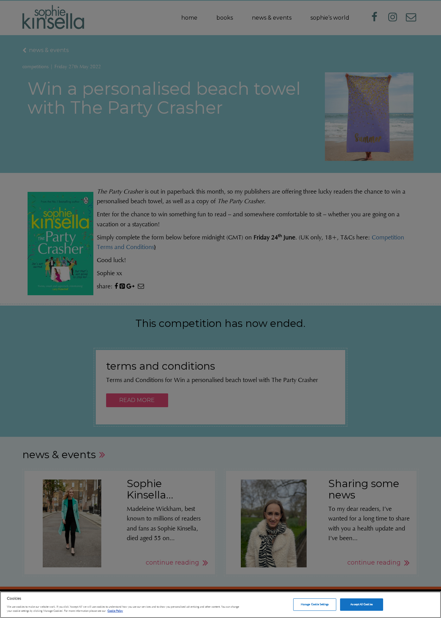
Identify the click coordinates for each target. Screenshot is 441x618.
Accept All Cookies (361, 604)
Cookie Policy (115, 610)
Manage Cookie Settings (315, 604)
